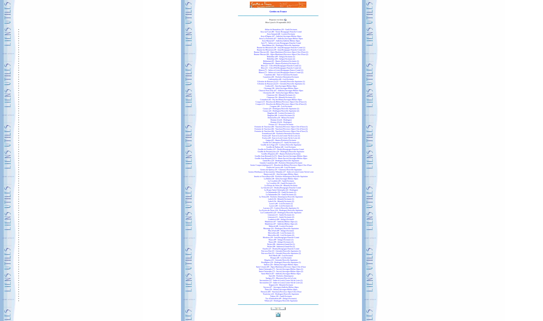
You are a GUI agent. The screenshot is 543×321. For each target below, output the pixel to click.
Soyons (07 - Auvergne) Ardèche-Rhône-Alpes (281, 287)
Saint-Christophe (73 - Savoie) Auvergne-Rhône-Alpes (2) (281, 271)
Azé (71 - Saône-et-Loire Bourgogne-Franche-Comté (281, 43)
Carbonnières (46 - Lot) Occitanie (281, 79)
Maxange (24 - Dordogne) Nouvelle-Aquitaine (281, 228)
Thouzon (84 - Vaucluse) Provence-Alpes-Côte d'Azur (281, 292)
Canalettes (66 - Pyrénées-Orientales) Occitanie (281, 77)
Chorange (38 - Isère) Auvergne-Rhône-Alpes (281, 88)
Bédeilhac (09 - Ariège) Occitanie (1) (281, 57)
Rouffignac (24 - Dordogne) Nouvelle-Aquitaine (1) (281, 262)
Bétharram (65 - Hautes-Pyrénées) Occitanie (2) (281, 63)
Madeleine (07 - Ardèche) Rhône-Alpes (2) (281, 224)
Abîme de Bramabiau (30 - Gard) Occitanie (281, 29)
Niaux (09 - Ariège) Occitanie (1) (281, 240)
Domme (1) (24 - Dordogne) (281, 120)
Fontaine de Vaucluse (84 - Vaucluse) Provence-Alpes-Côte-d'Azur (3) (281, 131)
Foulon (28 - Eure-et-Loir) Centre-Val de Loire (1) (281, 136)
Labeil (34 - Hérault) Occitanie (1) (281, 199)
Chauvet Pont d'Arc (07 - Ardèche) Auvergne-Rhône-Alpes (281, 90)
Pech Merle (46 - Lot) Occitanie (281, 255)
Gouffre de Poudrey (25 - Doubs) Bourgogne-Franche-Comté (281, 149)
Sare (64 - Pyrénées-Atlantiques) (281, 276)
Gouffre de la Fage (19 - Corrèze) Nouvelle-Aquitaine (281, 145)
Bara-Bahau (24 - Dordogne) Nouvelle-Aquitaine (281, 45)
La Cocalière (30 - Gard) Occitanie (281, 181)
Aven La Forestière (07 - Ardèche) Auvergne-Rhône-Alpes (281, 38)
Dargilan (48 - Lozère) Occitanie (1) (281, 113)
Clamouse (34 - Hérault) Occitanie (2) (281, 97)
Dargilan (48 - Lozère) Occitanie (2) (281, 115)
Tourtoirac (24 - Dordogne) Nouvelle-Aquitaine (281, 294)
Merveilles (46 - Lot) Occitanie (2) (281, 235)
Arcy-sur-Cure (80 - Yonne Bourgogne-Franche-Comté (281, 32)
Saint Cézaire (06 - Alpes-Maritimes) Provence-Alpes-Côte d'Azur (281, 267)
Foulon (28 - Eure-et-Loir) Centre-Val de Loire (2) (281, 138)
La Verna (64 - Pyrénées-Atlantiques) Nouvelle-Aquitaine (281, 197)
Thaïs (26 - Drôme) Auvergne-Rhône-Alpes (281, 289)
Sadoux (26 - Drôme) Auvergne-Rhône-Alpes (281, 264)
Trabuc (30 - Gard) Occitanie (281, 296)
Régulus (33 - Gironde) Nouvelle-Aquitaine (281, 260)
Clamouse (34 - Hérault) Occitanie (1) (281, 95)
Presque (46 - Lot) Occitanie (281, 258)
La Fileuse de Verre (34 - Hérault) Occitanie (281, 185)
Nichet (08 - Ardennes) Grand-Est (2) (281, 246)
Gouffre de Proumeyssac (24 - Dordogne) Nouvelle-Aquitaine (281, 151)
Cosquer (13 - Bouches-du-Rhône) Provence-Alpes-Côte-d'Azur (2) (281, 104)
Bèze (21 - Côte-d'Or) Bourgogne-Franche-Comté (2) (281, 68)
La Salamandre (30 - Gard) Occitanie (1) (281, 192)
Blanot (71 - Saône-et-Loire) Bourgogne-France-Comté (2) (281, 72)
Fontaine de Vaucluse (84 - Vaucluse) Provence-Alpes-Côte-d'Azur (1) (281, 127)
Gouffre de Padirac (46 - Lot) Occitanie (281, 147)
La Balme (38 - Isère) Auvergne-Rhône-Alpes (281, 179)
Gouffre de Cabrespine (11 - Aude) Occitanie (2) (281, 142)
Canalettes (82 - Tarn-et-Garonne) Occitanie (281, 75)
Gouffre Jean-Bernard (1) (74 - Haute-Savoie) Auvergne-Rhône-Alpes (281, 156)
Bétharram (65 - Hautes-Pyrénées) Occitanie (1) (281, 61)
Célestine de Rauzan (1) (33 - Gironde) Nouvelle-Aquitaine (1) (281, 81)
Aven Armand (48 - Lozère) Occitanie (281, 34)
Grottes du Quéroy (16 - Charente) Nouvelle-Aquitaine (281, 170)
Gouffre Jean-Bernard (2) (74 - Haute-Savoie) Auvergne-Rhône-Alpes (281, 158)
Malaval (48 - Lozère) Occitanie (281, 226)
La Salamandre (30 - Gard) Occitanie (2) (281, 194)
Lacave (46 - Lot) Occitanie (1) (281, 203)
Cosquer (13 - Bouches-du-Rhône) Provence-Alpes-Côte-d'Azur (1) (281, 102)
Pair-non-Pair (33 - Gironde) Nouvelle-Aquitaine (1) (281, 251)
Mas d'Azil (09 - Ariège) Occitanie (281, 231)
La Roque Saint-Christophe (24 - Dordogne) (281, 190)
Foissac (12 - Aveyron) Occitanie (281, 124)
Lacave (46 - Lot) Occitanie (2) (281, 206)
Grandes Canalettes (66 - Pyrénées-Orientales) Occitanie (281, 163)
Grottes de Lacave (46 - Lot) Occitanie (281, 167)
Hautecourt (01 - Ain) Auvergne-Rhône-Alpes (281, 174)
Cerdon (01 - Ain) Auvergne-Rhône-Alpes (281, 86)
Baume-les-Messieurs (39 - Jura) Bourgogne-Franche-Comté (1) (281, 47)
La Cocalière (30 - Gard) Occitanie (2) (281, 183)
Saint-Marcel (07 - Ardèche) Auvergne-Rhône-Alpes (281, 274)
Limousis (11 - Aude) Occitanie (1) (281, 215)
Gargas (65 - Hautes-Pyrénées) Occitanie (281, 140)
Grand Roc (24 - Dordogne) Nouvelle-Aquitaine (281, 161)
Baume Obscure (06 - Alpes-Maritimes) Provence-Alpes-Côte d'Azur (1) (281, 52)
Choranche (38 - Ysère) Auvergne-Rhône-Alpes (281, 93)
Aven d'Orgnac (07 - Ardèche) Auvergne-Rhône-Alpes (281, 36)
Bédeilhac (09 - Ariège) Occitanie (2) (281, 59)
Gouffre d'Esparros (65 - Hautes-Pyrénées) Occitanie (281, 154)
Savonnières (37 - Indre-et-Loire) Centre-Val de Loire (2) (281, 283)
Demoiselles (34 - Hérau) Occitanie (281, 118)
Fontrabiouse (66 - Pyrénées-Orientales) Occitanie (281, 133)
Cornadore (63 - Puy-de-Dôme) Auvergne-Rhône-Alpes (281, 99)
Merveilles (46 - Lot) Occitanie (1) (281, 233)
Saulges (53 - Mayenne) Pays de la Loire (281, 278)
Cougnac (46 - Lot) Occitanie (281, 106)
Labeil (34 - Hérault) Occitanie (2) (281, 201)
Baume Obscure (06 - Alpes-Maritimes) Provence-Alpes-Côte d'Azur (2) (281, 54)
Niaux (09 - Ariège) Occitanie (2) (281, 242)
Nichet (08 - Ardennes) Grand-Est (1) (281, 244)
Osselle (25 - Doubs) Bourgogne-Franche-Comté (281, 249)
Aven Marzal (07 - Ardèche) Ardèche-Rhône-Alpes (281, 41)
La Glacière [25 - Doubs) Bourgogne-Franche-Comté (281, 188)
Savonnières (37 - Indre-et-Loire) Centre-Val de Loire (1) (281, 280)
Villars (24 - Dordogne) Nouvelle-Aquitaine (281, 301)
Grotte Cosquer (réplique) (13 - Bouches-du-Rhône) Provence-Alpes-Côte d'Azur (281, 165)
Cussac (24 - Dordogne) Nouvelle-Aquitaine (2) (281, 111)
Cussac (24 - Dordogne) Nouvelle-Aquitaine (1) (281, 109)
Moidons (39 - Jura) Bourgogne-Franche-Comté (281, 237)
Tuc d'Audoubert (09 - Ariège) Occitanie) (281, 298)
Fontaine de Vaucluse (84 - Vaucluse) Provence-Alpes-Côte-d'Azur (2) (281, 129)
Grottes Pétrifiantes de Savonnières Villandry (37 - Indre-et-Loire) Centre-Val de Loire (281, 172)
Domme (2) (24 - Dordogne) (281, 122)
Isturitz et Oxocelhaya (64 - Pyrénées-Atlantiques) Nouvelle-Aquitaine (281, 176)
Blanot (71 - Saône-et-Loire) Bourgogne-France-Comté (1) (281, 70)
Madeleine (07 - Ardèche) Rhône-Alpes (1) (281, 222)
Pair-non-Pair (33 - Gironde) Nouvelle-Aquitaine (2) (281, 253)
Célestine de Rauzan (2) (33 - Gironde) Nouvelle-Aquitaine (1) (281, 84)
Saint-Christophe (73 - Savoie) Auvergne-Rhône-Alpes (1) (281, 269)
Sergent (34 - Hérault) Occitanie (281, 285)
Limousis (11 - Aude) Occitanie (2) (281, 217)
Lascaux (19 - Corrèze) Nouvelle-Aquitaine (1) (281, 208)
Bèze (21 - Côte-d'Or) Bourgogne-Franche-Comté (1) (281, 66)
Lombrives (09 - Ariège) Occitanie (281, 219)
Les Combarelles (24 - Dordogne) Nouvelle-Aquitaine (280, 213)
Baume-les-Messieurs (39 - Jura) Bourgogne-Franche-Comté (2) (281, 50)
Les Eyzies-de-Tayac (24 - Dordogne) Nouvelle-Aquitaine (281, 210)
